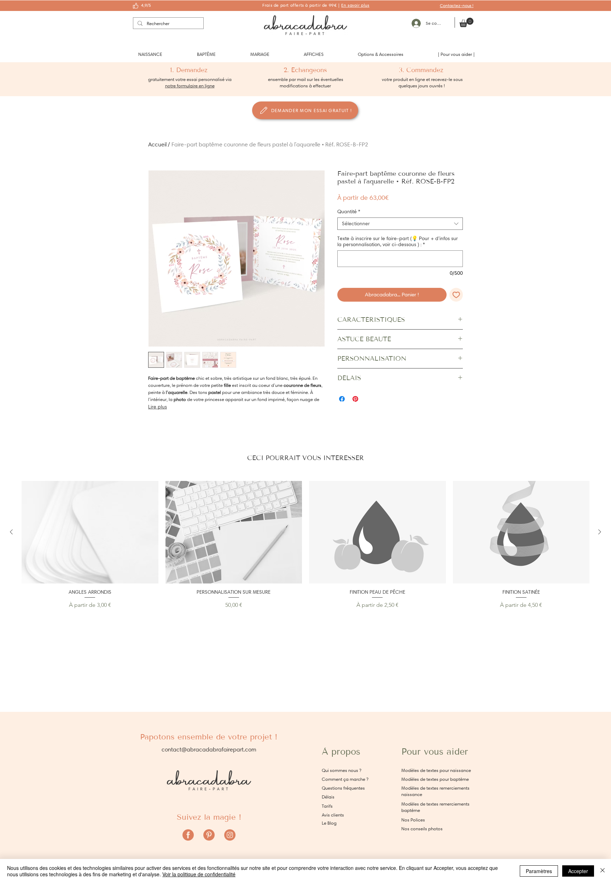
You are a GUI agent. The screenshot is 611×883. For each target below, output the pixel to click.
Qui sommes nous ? (341, 770)
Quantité (348, 212)
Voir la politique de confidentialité (198, 874)
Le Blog (329, 823)
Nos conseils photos (422, 828)
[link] (466, 22)
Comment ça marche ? (345, 779)
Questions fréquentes (343, 788)
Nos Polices (413, 820)
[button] (150, 54)
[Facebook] (188, 835)
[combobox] (400, 223)
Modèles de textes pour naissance (436, 770)
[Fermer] (602, 871)
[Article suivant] (599, 532)
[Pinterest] (209, 835)
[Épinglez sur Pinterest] (355, 399)
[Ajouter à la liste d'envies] (456, 295)
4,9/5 (146, 5)
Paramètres (539, 871)
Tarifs (327, 806)
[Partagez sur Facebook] (342, 399)
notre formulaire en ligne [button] (190, 85)
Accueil (157, 144)
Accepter (578, 871)
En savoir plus (355, 5)
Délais (328, 797)
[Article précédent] (11, 532)
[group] (305, 545)
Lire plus (157, 407)
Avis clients (333, 815)
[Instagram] (230, 835)
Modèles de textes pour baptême (435, 779)
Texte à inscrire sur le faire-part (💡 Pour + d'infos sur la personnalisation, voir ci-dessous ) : (397, 242)
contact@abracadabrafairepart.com (209, 749)
